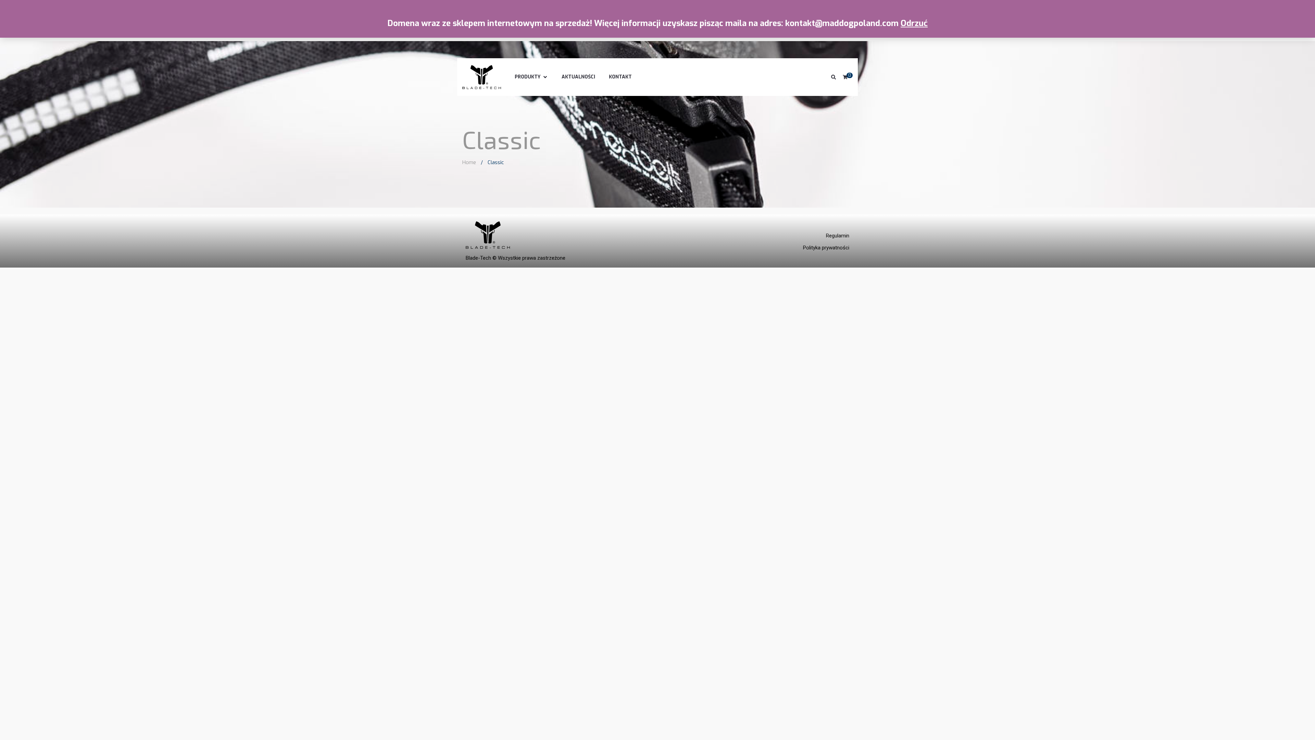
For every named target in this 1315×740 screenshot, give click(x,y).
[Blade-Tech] (481, 77)
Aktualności (578, 77)
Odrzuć (914, 23)
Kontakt (620, 77)
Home (469, 162)
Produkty (527, 77)
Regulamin (837, 236)
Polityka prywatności (826, 248)
